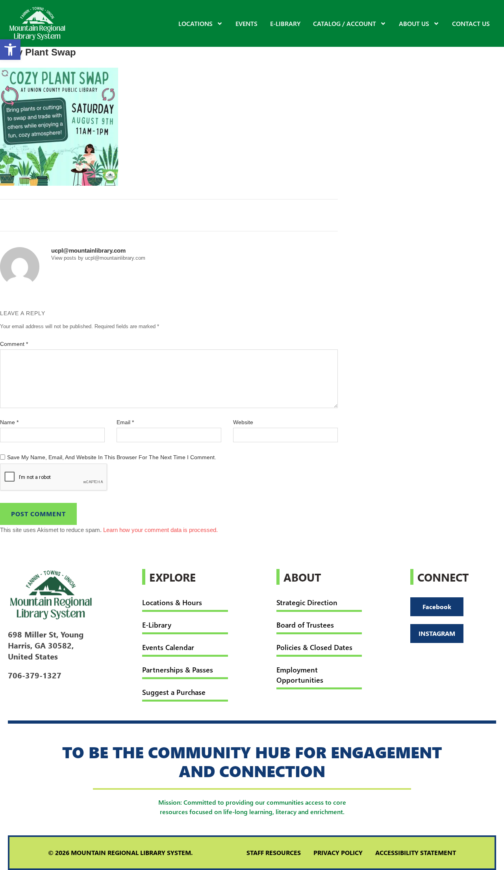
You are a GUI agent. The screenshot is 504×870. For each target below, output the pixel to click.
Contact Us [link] (471, 23)
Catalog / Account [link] (344, 23)
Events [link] (246, 23)
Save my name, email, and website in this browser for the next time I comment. (111, 457)
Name (9, 422)
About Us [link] (414, 23)
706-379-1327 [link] (34, 674)
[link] (10, 49)
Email (125, 422)
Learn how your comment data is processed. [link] (160, 529)
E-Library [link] (285, 23)
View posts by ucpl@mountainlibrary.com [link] (98, 258)
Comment (14, 344)
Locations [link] (195, 23)
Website (243, 422)
